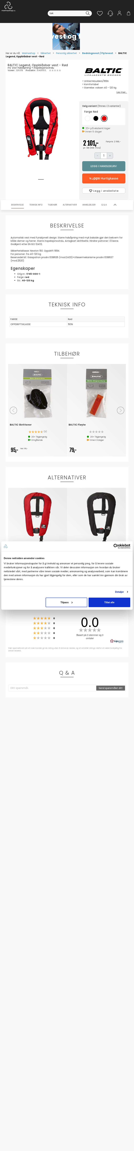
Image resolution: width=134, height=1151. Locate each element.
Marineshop (28, 53)
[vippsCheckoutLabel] (103, 178)
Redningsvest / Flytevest (97, 53)
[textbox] (52, 688)
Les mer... (122, 92)
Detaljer (119, 591)
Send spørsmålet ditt (111, 688)
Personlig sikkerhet (66, 53)
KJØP (103, 166)
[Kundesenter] (110, 13)
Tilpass (64, 602)
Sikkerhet (46, 53)
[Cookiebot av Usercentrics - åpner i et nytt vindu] (116, 546)
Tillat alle (109, 602)
